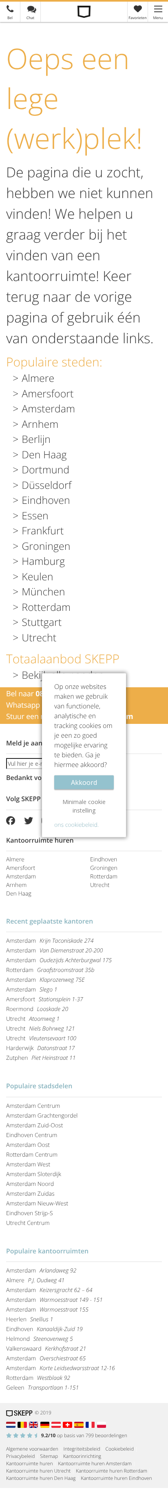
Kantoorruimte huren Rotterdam (111, 1470)
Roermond (37, 1009)
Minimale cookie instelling (84, 805)
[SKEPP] (84, 11)
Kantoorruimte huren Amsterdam (94, 1463)
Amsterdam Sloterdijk (33, 1174)
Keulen (37, 577)
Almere (38, 378)
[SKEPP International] (34, 1424)
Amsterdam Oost (28, 1145)
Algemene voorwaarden (32, 1448)
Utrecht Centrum (28, 1223)
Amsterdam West (28, 1164)
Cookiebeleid (120, 1448)
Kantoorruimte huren (29, 1463)
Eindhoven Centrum (31, 1135)
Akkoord (84, 782)
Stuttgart (42, 622)
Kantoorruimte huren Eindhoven (116, 1478)
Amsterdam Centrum (33, 1106)
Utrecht (39, 638)
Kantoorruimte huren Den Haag (40, 1478)
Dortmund (45, 470)
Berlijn (36, 439)
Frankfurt (43, 531)
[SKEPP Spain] (80, 1424)
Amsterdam (48, 409)
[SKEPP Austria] (57, 1424)
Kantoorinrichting (82, 1456)
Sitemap (49, 1456)
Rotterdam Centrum (31, 1155)
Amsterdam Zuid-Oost (34, 1125)
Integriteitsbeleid (82, 1448)
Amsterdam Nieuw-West (37, 1203)
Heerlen (29, 1319)
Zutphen (41, 1058)
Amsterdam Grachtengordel (42, 1116)
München (43, 592)
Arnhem (40, 424)
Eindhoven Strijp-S (29, 1213)
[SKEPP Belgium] (23, 1424)
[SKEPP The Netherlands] (12, 1424)
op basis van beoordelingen (84, 1435)
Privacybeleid (20, 1456)
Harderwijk (40, 1048)
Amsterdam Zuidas (30, 1194)
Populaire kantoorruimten (47, 1250)
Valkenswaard (46, 1349)
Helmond (39, 1339)
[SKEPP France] (91, 1424)
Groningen (46, 546)
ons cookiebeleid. (76, 824)
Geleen (42, 1388)
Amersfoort (47, 394)
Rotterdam (46, 607)
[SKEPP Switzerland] (68, 1424)
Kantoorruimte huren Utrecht (38, 1470)
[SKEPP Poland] (102, 1424)
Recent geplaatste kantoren (49, 921)
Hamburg (43, 561)
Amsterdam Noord (30, 1184)
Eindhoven (46, 500)
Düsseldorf (46, 485)
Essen (35, 516)
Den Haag (44, 455)
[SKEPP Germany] (46, 1424)
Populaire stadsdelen (39, 1085)
